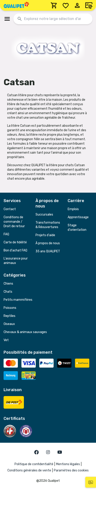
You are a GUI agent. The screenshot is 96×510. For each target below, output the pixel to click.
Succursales (44, 214)
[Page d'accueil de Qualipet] (16, 5)
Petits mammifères (18, 300)
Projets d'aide (45, 235)
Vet (6, 340)
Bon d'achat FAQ (15, 250)
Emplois (73, 209)
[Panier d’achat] (54, 5)
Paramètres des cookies (71, 470)
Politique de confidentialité (34, 464)
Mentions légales (68, 464)
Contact (10, 209)
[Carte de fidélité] (88, 5)
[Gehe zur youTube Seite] (60, 452)
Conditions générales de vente (29, 470)
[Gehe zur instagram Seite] (48, 452)
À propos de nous (47, 243)
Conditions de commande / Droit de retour (14, 221)
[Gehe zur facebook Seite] (36, 452)
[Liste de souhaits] (65, 5)
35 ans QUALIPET (47, 251)
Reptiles (9, 316)
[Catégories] (7, 18)
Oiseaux (9, 324)
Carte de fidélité (15, 242)
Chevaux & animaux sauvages (25, 332)
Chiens (8, 284)
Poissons (10, 308)
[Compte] (77, 5)
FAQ (6, 234)
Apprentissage (78, 217)
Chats (8, 292)
